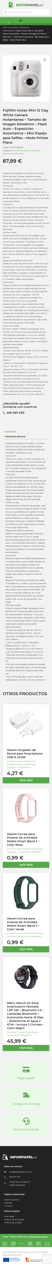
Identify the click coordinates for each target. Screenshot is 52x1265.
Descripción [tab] (10, 432)
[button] (44, 59)
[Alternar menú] (20, 20)
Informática (13, 27)
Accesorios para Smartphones (21, 761)
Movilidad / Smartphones (19, 767)
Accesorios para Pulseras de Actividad (25, 849)
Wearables (36, 852)
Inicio (5, 27)
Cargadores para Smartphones (21, 764)
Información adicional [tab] (15, 436)
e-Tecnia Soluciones (37, 1237)
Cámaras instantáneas (21, 151)
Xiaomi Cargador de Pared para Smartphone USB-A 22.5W (25, 753)
